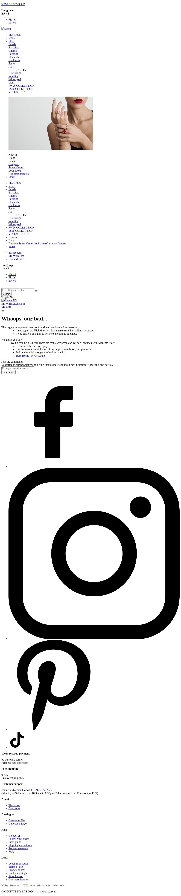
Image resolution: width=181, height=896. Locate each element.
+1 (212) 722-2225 (41, 789)
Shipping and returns (20, 845)
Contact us (14, 835)
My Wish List (16, 255)
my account (14, 252)
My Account (38, 355)
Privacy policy (16, 869)
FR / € (12, 19)
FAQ (11, 851)
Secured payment (18, 848)
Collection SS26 (17, 823)
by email (18, 789)
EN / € (12, 22)
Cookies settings (17, 873)
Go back (20, 346)
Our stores (14, 808)
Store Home (22, 355)
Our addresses (16, 259)
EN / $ (12, 274)
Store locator (15, 876)
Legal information (18, 863)
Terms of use (15, 866)
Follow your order (18, 838)
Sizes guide (14, 841)
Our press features (18, 879)
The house (14, 805)
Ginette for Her (16, 820)
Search (6, 294)
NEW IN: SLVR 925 (13, 4)
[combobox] (17, 290)
